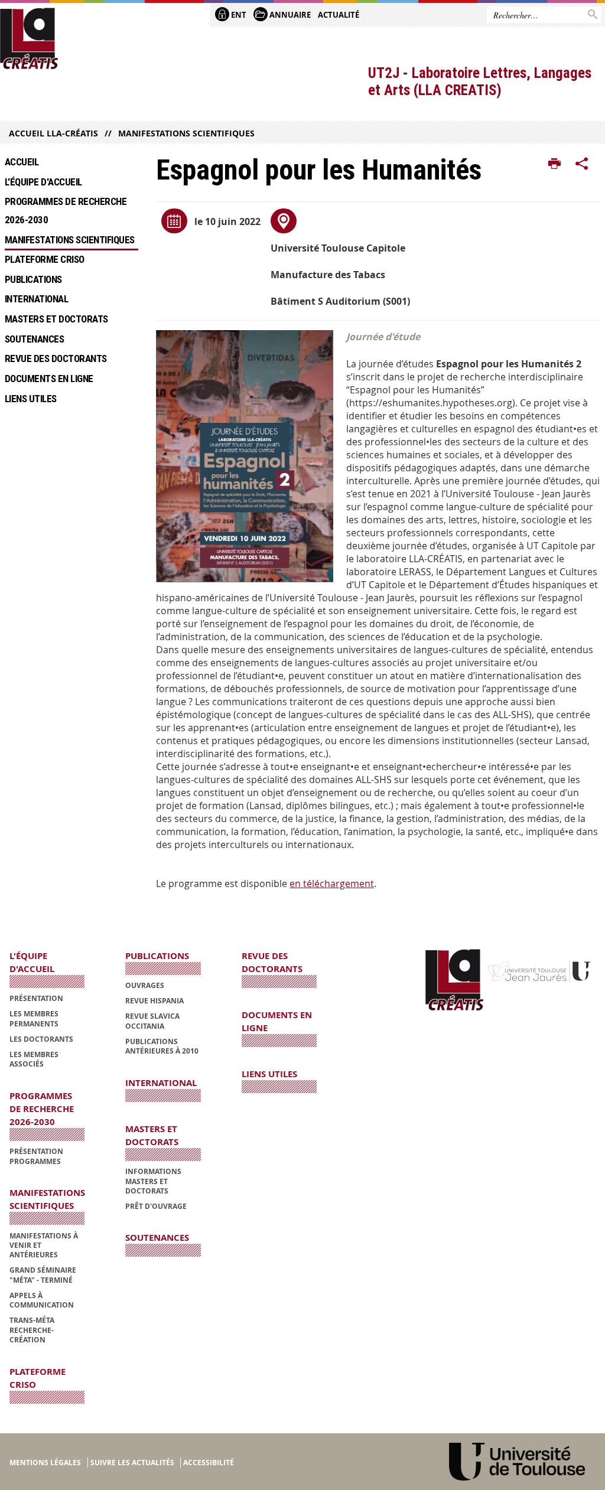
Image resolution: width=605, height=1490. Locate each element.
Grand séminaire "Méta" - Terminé (42, 1274)
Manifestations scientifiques (186, 133)
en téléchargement (332, 883)
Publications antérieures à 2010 (162, 1046)
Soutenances (34, 339)
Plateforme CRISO (44, 259)
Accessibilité (208, 1463)
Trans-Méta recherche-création (31, 1330)
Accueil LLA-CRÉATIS (53, 133)
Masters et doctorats (56, 319)
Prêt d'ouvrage (156, 1206)
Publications (33, 279)
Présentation (36, 998)
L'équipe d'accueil (43, 182)
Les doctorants (41, 1039)
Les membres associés (33, 1059)
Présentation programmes (36, 1156)
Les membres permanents (33, 1018)
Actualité (338, 14)
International (36, 299)
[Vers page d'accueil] (29, 39)
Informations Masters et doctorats (153, 1181)
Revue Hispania (154, 1001)
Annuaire (289, 14)
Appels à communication (41, 1300)
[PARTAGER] (582, 164)
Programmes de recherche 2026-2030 (68, 210)
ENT (237, 14)
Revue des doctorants (56, 358)
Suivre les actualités (132, 1463)
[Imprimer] (554, 164)
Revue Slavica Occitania (152, 1021)
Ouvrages (144, 985)
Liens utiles (31, 399)
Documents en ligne (49, 378)
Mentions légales (45, 1463)
